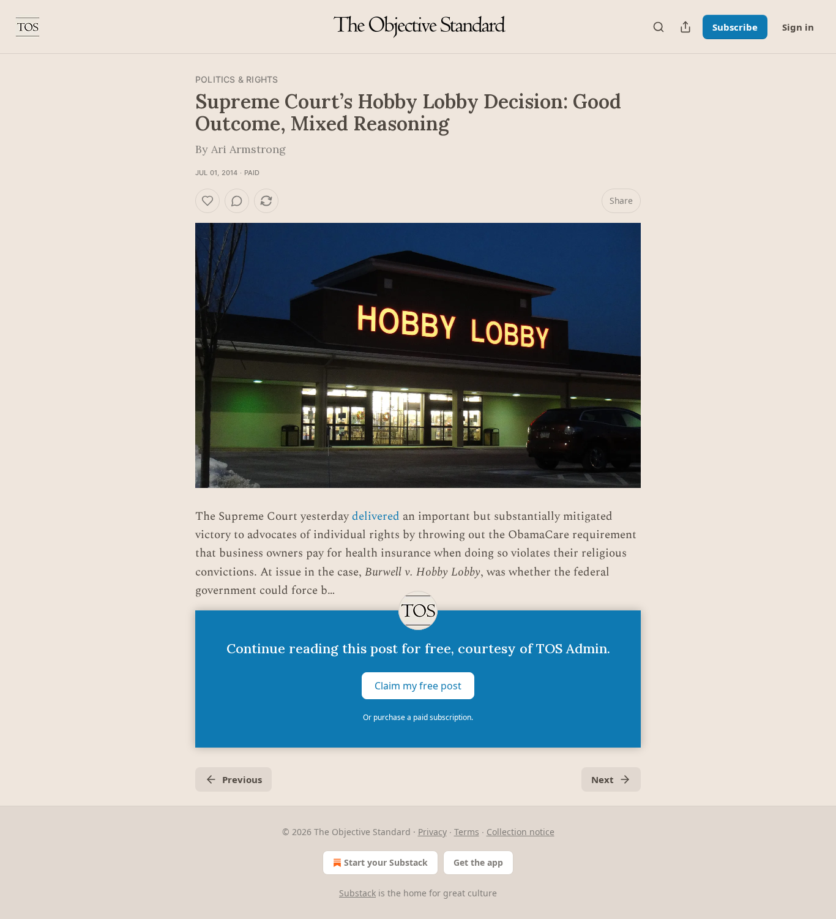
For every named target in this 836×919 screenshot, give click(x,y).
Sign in (798, 27)
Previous (242, 779)
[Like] (207, 201)
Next (602, 779)
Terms (466, 832)
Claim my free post (418, 685)
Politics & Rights (236, 79)
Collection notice (520, 832)
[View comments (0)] (237, 201)
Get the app (478, 862)
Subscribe (735, 27)
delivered (376, 516)
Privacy (432, 832)
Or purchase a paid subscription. (418, 717)
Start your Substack (386, 862)
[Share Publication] (685, 27)
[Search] (658, 27)
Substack (357, 893)
